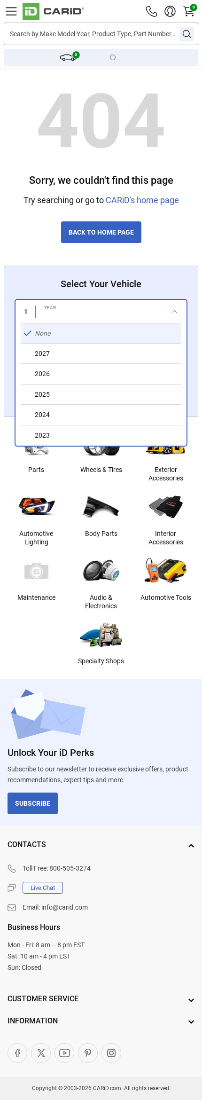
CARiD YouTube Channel (64, 1053)
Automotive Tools (165, 597)
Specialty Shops (101, 661)
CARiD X (41, 1053)
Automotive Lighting (36, 538)
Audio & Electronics (101, 602)
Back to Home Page (101, 232)
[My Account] (170, 11)
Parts (36, 469)
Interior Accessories (165, 538)
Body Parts (101, 533)
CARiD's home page (142, 200)
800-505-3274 (70, 868)
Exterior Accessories (165, 474)
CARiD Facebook (17, 1053)
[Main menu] (11, 11)
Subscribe (32, 803)
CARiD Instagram (111, 1053)
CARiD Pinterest (88, 1053)
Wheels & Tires (101, 469)
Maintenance (36, 597)
